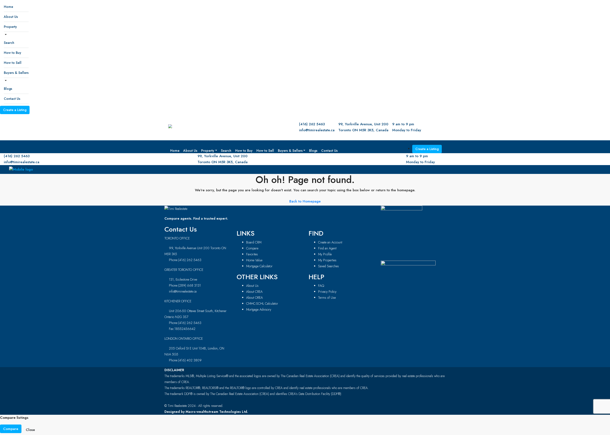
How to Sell (12, 62)
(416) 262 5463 (312, 124)
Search (9, 42)
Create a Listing (14, 109)
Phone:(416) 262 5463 (185, 260)
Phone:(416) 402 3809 (185, 360)
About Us (11, 16)
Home (8, 6)
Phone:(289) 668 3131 (185, 285)
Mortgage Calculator (259, 266)
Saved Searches (328, 266)
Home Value (254, 260)
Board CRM (253, 242)
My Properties (327, 260)
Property (10, 26)
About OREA (254, 297)
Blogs (8, 88)
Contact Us (12, 98)
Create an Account (330, 242)
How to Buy (12, 52)
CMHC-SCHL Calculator (262, 303)
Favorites (252, 254)
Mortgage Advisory (258, 309)
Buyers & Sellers (16, 72)
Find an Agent (327, 248)
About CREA (254, 291)
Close (30, 429)
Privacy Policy (327, 291)
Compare (252, 248)
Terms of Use (327, 297)
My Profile (325, 254)
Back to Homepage (305, 201)
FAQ (321, 285)
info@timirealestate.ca (317, 130)
